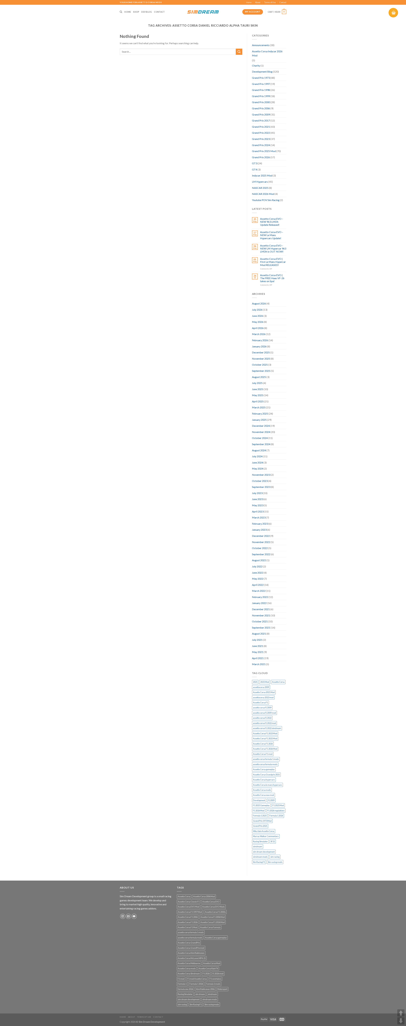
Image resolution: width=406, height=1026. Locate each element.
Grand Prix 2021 (261, 126)
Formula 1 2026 (276, 815)
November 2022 (261, 541)
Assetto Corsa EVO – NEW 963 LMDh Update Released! (271, 221)
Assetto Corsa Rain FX (208, 968)
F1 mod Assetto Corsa (197, 979)
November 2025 (261, 358)
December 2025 (261, 352)
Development (259, 800)
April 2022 (258, 584)
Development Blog (262, 71)
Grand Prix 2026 (261, 157)
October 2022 (260, 548)
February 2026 (260, 340)
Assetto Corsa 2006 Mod (204, 896)
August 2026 (259, 303)
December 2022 (261, 535)
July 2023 (257, 493)
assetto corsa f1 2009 (262, 707)
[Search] (121, 12)
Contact (282, 2)
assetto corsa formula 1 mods (266, 759)
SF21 (273, 841)
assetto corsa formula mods (265, 764)
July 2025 (257, 382)
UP (400, 1012)
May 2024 (257, 468)
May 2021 (257, 651)
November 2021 (261, 615)
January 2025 (259, 419)
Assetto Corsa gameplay (264, 769)
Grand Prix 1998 (261, 89)
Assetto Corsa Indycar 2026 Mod (267, 53)
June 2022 (257, 572)
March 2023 (258, 517)
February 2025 (260, 413)
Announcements (260, 45)
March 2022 (258, 590)
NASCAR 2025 (260, 187)
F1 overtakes (215, 979)
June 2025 (257, 389)
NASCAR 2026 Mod (263, 193)
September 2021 (261, 627)
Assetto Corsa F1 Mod (187, 927)
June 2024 (257, 462)
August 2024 (259, 450)
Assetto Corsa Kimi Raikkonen (191, 953)
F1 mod (181, 979)
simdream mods (260, 857)
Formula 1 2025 (260, 815)
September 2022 (261, 554)
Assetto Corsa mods (262, 790)
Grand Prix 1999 (261, 96)
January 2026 (259, 346)
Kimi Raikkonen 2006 (205, 989)
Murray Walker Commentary (266, 836)
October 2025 (260, 364)
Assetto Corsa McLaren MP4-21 (192, 958)
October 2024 (260, 437)
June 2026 (257, 315)
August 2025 (259, 376)
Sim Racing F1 (259, 862)
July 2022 (257, 566)
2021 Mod (264, 682)
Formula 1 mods (213, 984)
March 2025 (258, 407)
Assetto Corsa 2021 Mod (264, 692)
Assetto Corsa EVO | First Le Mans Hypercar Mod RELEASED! (273, 261)
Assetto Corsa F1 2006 (188, 917)
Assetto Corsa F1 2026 (263, 743)
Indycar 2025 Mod (262, 175)
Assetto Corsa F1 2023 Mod (265, 733)
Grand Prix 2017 (261, 120)
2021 (255, 682)
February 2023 (260, 523)
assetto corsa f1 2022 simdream (267, 728)
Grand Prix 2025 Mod (264, 151)
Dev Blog (146, 12)
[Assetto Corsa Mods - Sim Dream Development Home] (203, 12)
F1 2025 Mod (278, 805)
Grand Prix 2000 (261, 102)
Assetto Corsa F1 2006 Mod (212, 917)
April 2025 (258, 401)
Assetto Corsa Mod (211, 963)
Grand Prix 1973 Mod (262, 821)
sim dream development (264, 851)
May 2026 (257, 321)
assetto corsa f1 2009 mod (264, 713)
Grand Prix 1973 (261, 77)
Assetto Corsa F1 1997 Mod (190, 912)
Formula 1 (182, 984)
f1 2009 (271, 800)
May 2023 (257, 505)
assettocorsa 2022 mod (263, 697)
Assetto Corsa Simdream (189, 973)
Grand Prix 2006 (261, 108)
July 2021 (257, 639)
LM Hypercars (260, 181)
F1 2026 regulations (276, 810)
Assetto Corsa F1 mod (262, 754)
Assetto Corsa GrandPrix (189, 942)
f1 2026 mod (218, 973)
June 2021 (257, 645)
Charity (256, 65)
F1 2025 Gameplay (261, 805)
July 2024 (257, 456)
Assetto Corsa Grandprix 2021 (266, 774)
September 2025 (261, 370)
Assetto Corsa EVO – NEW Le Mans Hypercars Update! (271, 235)
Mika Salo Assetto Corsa (263, 831)
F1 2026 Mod (258, 810)
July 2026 (257, 309)
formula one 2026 (185, 989)
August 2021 (259, 633)
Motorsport (222, 989)
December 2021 (261, 609)
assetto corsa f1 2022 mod (264, 723)
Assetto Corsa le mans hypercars (267, 785)
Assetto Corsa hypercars (264, 779)
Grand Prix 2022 (261, 132)
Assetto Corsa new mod (263, 795)
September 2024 (261, 444)
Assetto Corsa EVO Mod (188, 906)
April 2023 (258, 511)
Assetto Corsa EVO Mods (213, 906)
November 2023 (261, 474)
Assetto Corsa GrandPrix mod (191, 948)
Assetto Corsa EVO (210, 901)
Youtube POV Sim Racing (265, 199)
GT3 (254, 163)
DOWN (400, 1020)
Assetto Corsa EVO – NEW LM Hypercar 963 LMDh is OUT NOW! (273, 248)
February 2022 (260, 596)
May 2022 (257, 578)
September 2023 (261, 486)
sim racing (274, 857)
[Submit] (239, 52)
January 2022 (259, 602)
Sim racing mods (275, 862)
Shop (136, 12)
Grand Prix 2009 (261, 114)
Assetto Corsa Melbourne (189, 963)
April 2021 (258, 658)
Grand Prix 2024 (261, 145)
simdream (257, 846)
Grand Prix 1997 (261, 83)
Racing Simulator (260, 841)
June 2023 (257, 499)
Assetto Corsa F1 (260, 702)
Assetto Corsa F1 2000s (215, 912)
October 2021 (260, 621)
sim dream (200, 994)
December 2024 (261, 425)
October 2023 (260, 480)
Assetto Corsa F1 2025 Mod (265, 738)
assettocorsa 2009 (261, 687)
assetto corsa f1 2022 (262, 718)
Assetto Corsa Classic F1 (189, 901)
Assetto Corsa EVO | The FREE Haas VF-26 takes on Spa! (272, 278)
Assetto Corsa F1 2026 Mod (265, 749)
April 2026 (258, 327)
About (257, 2)
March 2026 (258, 334)
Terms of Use (270, 2)
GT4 (254, 169)
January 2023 (259, 529)
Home (249, 2)
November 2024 (261, 431)
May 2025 (257, 395)
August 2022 (259, 560)
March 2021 (258, 664)
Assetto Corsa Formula (210, 927)
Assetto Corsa (278, 682)
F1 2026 (206, 973)
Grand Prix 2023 (261, 138)
